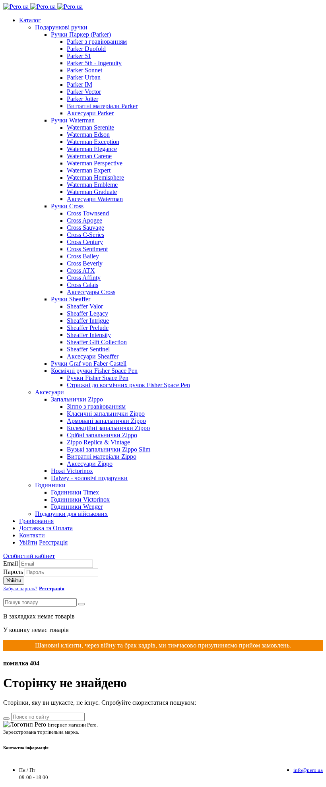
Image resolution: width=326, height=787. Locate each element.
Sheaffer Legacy (87, 313)
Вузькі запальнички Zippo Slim (108, 449)
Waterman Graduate (92, 191)
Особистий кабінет (29, 555)
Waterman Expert (89, 170)
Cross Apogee (84, 220)
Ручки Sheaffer (70, 299)
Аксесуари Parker (90, 113)
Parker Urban (84, 77)
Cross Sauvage (85, 227)
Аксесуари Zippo (90, 463)
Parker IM (79, 84)
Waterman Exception (93, 141)
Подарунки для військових (71, 513)
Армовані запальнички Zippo (106, 420)
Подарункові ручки (61, 27)
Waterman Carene (89, 156)
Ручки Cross (67, 206)
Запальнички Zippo (77, 399)
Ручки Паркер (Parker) (81, 34)
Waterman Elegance (92, 148)
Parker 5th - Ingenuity (94, 63)
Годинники (50, 485)
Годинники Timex (75, 492)
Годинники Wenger (77, 506)
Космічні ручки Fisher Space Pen (94, 370)
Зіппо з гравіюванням (96, 406)
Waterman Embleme (92, 184)
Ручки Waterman (73, 120)
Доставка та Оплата (46, 528)
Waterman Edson (88, 134)
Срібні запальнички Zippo (102, 435)
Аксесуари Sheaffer (92, 356)
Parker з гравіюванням (97, 41)
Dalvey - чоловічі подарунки (89, 478)
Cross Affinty (84, 277)
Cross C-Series (85, 234)
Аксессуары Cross (91, 292)
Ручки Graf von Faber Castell (88, 363)
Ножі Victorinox (72, 470)
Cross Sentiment (87, 249)
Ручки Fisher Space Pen (97, 377)
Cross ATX (81, 270)
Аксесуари (49, 392)
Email (10, 563)
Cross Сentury (85, 241)
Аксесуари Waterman (95, 199)
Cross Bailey (83, 256)
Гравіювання (36, 521)
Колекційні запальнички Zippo (108, 428)
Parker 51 (79, 55)
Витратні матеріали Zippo (101, 456)
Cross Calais (82, 284)
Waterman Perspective (94, 163)
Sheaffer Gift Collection (97, 342)
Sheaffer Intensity (89, 334)
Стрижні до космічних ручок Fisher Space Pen (128, 385)
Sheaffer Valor (85, 306)
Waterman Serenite (90, 127)
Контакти (32, 535)
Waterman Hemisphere (95, 177)
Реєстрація (53, 542)
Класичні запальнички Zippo (106, 413)
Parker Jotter (82, 98)
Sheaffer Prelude (88, 327)
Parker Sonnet (84, 70)
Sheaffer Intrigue (88, 320)
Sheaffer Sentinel (88, 349)
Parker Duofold (86, 48)
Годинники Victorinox (80, 499)
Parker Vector (84, 91)
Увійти (28, 542)
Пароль (13, 571)
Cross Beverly (85, 263)
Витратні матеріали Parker (102, 106)
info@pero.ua (308, 770)
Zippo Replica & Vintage (98, 442)
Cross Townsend (88, 213)
